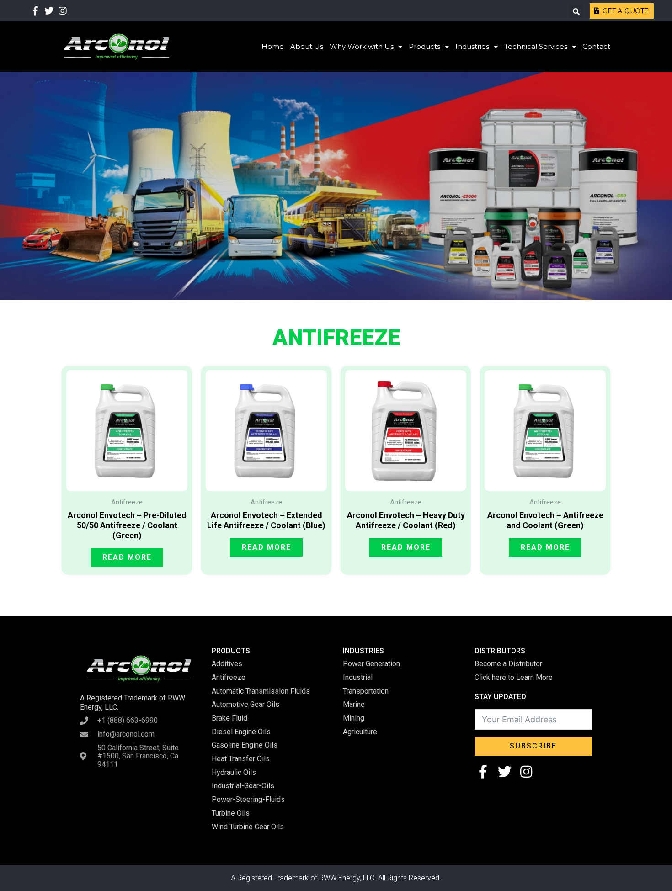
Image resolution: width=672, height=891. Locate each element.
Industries (472, 46)
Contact (596, 46)
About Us (306, 46)
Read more (127, 557)
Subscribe (533, 746)
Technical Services (535, 46)
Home (272, 46)
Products (424, 46)
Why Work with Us (362, 46)
